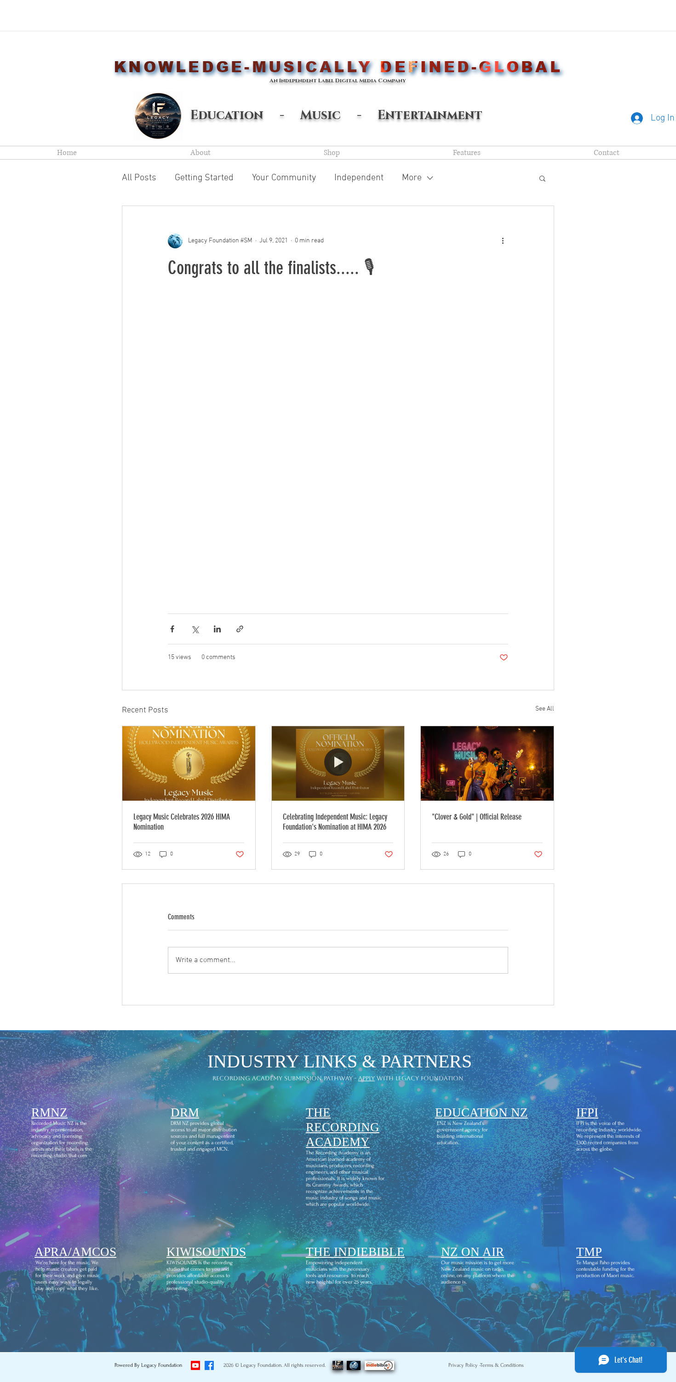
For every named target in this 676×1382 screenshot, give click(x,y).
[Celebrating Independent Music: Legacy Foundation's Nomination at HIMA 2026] (338, 763)
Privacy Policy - (464, 1365)
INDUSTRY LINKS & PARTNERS (339, 1061)
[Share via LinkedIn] (217, 629)
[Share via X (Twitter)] (194, 629)
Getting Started (204, 178)
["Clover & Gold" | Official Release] (487, 763)
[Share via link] (239, 629)
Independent (359, 178)
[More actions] (502, 241)
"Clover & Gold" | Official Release (476, 817)
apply (366, 1078)
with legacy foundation (419, 1078)
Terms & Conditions (502, 1365)
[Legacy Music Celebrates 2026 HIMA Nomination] (188, 763)
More (412, 178)
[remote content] (338, 446)
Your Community (284, 178)
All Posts (139, 178)
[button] (542, 178)
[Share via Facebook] (172, 629)
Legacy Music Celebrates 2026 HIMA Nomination (181, 822)
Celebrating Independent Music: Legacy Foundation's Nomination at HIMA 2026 (335, 822)
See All (544, 709)
